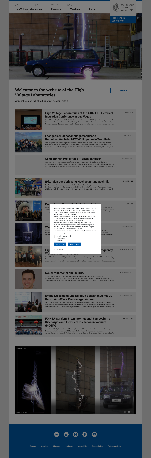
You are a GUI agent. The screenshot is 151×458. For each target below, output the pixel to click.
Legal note (59, 249)
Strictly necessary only (64, 236)
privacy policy (60, 233)
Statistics (60, 240)
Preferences (61, 238)
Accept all (60, 244)
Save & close (74, 244)
